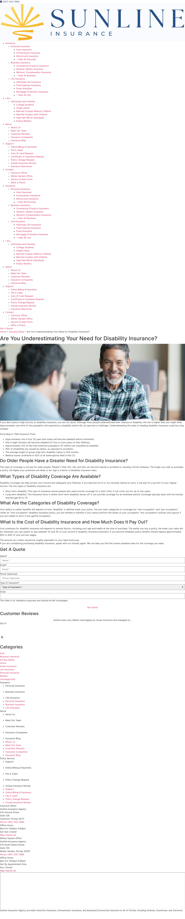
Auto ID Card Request (22, 153)
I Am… (8, 98)
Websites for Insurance (23, 917)
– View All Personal (26, 59)
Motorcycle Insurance (27, 56)
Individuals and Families (23, 101)
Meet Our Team (19, 130)
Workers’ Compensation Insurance (33, 72)
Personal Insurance (20, 46)
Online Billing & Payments (24, 146)
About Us (15, 127)
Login (69, 914)
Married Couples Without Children (33, 111)
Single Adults (23, 108)
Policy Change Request (23, 159)
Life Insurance (18, 78)
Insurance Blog (18, 140)
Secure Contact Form (22, 179)
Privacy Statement (41, 914)
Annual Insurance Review (23, 163)
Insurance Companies (22, 137)
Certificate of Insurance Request (27, 156)
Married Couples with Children (31, 114)
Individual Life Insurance (28, 82)
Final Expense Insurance (28, 85)
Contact (9, 169)
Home (3, 331)
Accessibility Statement (57, 914)
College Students (25, 104)
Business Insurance (20, 62)
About (8, 124)
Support (9, 143)
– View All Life (23, 95)
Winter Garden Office (22, 176)
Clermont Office (19, 172)
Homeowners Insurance (28, 52)
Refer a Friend (18, 182)
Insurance (10, 43)
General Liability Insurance (29, 69)
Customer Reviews (20, 134)
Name (3, 556)
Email (3, 565)
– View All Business (26, 75)
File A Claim (17, 150)
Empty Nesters (23, 121)
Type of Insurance (9, 583)
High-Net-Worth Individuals (30, 117)
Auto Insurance (24, 49)
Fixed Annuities (24, 88)
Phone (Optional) (8, 574)
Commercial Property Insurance (32, 65)
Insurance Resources (21, 166)
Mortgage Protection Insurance (32, 91)
